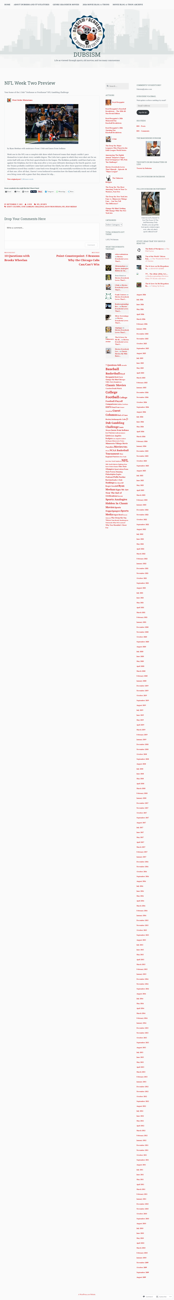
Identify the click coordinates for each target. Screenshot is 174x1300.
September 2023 (143, 466)
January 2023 (141, 505)
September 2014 (143, 989)
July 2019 (140, 710)
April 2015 (140, 959)
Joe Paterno (110, 433)
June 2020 (140, 656)
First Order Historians (22, 100)
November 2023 (142, 456)
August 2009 (141, 1277)
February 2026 (142, 324)
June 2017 (140, 832)
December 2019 (142, 686)
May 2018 (140, 779)
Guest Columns (13, 207)
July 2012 (140, 1111)
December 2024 (142, 392)
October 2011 (142, 1155)
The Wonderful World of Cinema (157, 260)
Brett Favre (119, 377)
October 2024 (142, 402)
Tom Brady (115, 520)
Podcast (109, 477)
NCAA (107, 451)
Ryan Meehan (71, 207)
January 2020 (141, 681)
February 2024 (142, 441)
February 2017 (142, 852)
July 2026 (140, 300)
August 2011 (141, 1165)
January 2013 (141, 1082)
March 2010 (141, 1248)
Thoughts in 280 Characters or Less (152, 163)
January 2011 (141, 1199)
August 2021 (141, 588)
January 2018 (141, 798)
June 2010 (140, 1233)
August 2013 (141, 1047)
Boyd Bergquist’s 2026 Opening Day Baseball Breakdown (114, 130)
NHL (107, 464)
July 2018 (140, 769)
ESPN (108, 407)
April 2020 (140, 666)
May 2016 (140, 896)
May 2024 (140, 427)
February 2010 (142, 1253)
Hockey (108, 419)
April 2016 (140, 901)
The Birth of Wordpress (154, 249)
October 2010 (142, 1214)
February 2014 (142, 1018)
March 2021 (141, 612)
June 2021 (140, 598)
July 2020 (140, 651)
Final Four (116, 407)
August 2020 (141, 647)
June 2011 (140, 1175)
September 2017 (143, 818)
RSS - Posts (141, 126)
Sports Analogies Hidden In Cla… (121, 269)
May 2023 (140, 485)
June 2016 (140, 891)
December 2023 (142, 451)
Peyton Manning (116, 472)
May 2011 (140, 1179)
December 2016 (142, 862)
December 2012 (142, 1087)
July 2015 (140, 945)
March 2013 (141, 1072)
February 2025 (142, 383)
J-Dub (29, 204)
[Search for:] (117, 86)
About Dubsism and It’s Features (31, 4)
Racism (109, 480)
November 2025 (142, 339)
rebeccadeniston (121, 254)
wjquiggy (118, 328)
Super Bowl (118, 515)
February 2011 (142, 1194)
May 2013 (140, 1062)
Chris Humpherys (116, 382)
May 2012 (140, 1121)
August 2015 (141, 940)
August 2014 (141, 994)
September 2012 (143, 1101)
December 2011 (142, 1145)
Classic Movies (116, 385)
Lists (108, 435)
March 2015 (141, 964)
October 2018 (142, 754)
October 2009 (142, 1267)
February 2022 (142, 559)
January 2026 (141, 329)
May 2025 (140, 368)
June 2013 (140, 1057)
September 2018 (143, 759)
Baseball (112, 369)
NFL (38, 204)
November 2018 (142, 749)
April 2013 (140, 1067)
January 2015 (141, 974)
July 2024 (140, 417)
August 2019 (141, 705)
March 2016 (141, 906)
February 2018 (142, 793)
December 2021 (142, 568)
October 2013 (142, 1038)
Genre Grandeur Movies (66, 4)
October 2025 (142, 343)
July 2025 (140, 358)
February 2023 (142, 500)
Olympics (110, 469)
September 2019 (143, 700)
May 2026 (140, 309)
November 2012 (142, 1091)
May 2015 (140, 955)
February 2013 (142, 1077)
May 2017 (140, 837)
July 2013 (140, 1052)
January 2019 (141, 739)
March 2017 (141, 847)
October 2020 (142, 637)
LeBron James (120, 433)
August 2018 (141, 764)
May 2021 (140, 603)
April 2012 (140, 1126)
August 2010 (141, 1223)
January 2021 (141, 622)
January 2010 (141, 1258)
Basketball (113, 373)
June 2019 (140, 715)
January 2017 (141, 857)
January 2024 (141, 446)
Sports (43, 204)
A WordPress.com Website (86, 1294)
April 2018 (140, 784)
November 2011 (142, 1150)
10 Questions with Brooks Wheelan (17, 257)
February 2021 (142, 617)
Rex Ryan (118, 483)
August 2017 (141, 823)
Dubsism (87, 54)
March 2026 (141, 319)
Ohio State (122, 466)
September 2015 (143, 935)
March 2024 (141, 436)
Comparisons (111, 404)
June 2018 (140, 774)
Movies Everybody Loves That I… (121, 259)
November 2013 (142, 1033)
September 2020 (143, 642)
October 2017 (142, 813)
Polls (115, 477)
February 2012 (142, 1135)
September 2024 (143, 407)
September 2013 (143, 1042)
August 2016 (141, 881)
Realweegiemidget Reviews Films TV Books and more (156, 277)
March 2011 (141, 1189)
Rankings (110, 482)
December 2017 (142, 803)
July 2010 (140, 1228)
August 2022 (141, 529)
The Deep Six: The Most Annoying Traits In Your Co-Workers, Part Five (116, 189)
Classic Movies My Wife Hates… (121, 353)
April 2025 (140, 373)
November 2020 (142, 632)
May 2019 (140, 720)
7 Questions (111, 365)
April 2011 (140, 1184)
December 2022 (142, 510)
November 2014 (142, 984)
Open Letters (119, 469)
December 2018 (142, 744)
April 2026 (140, 314)
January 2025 (141, 388)
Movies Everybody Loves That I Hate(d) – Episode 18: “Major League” (116, 169)
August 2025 (141, 353)
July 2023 (140, 476)
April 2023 (140, 490)
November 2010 (142, 1209)
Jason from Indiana (53, 207)
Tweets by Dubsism (144, 168)
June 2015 (140, 950)
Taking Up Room (157, 286)
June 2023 (140, 480)
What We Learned (119, 523)
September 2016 (143, 876)
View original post (14, 179)
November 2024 (142, 397)
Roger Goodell (112, 486)
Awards (124, 365)
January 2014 (141, 1023)
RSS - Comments (143, 131)
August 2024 (141, 412)
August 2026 (141, 295)
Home (7, 4)
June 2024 (140, 422)
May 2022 (140, 544)
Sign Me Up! (143, 112)
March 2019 (141, 730)
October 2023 (142, 461)
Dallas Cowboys (123, 404)
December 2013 (142, 1028)
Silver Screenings (122, 316)
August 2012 (141, 1106)
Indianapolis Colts (119, 419)
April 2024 (140, 431)
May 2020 (140, 661)
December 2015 (142, 920)
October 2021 (142, 578)
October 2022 (142, 519)
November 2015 (142, 925)
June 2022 (140, 539)
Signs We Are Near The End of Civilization (117, 492)
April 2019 (140, 725)
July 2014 (140, 999)
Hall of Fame (123, 415)
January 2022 (141, 563)
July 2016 (140, 886)
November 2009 (142, 1263)
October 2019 (142, 695)
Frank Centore (120, 295)
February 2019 (142, 735)
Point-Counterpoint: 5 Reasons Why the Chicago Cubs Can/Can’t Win (77, 259)
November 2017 (142, 808)
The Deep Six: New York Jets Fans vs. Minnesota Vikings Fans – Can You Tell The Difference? (116, 200)
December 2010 (142, 1204)
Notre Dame (113, 467)
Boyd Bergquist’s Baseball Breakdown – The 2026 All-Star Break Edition (116, 111)
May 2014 (140, 1003)
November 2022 (142, 515)
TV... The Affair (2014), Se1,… (156, 274)
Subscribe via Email (146, 96)
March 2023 (141, 495)
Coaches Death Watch (114, 388)
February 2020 (142, 676)
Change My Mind (112, 379)
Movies (118, 446)
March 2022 (141, 554)
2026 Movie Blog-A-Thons (96, 4)
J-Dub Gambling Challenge (32, 207)
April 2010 (140, 1243)
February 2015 (142, 969)
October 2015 (142, 930)
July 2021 (140, 593)
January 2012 (141, 1140)
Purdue (122, 477)
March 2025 (141, 378)
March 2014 (141, 1013)
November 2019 (142, 691)
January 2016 (141, 915)
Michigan (109, 441)
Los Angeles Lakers (119, 438)
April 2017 (140, 842)
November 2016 (142, 867)
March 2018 (141, 788)
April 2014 (140, 1008)
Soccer (120, 496)
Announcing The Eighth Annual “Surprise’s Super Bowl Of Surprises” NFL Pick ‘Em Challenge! (116, 158)
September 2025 (143, 348)
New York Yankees (115, 461)
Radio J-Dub (117, 480)
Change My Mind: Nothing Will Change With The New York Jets (116, 210)
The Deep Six (117, 518)
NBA (125, 447)
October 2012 (142, 1096)
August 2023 (141, 471)
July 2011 (140, 1170)
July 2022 (140, 534)
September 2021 (143, 583)
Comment (91, 245)
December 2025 (142, 334)
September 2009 (143, 1272)
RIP (122, 483)
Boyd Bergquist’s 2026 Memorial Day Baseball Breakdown (114, 120)
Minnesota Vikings (114, 443)
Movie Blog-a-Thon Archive (128, 4)
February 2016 (142, 911)
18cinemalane (120, 266)
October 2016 (142, 871)
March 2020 (141, 671)
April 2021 (140, 607)
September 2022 (143, 524)
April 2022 (140, 549)
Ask (119, 365)
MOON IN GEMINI (157, 269)
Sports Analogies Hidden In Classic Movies (117, 503)
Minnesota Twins (118, 441)
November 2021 (142, 573)
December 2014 (142, 979)
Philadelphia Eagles (113, 474)
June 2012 (140, 1116)
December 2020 (142, 627)
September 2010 (143, 1219)
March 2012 (141, 1130)
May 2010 (140, 1238)
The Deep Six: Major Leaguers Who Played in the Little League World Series (116, 148)
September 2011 (143, 1160)
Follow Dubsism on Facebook (151, 176)
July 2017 (140, 827)
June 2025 (140, 363)
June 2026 (140, 304)
